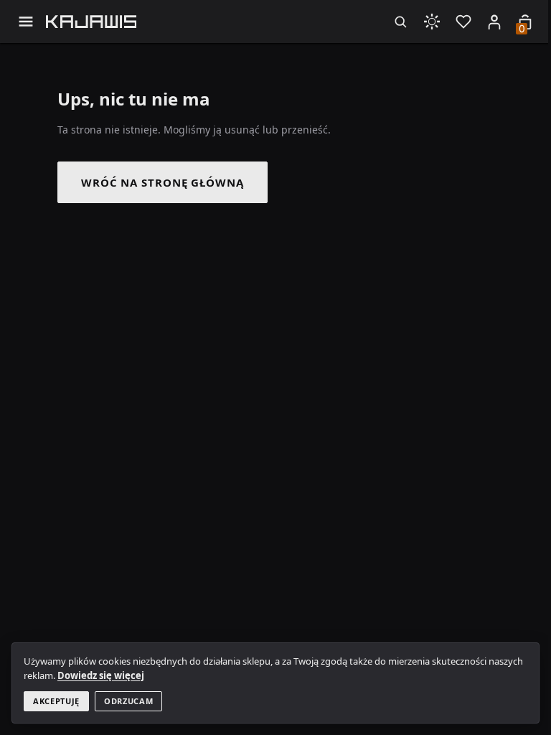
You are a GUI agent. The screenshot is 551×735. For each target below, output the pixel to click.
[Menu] (25, 21)
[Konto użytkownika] (494, 21)
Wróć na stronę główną (162, 182)
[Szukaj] (400, 21)
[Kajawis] (91, 21)
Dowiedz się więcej (100, 675)
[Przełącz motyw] (432, 21)
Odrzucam (128, 701)
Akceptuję (56, 701)
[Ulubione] (463, 21)
